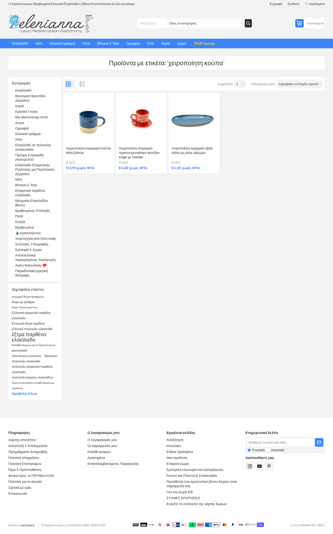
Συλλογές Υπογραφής (32, 244)
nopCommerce (28, 525)
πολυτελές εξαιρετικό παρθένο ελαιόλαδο (32, 369)
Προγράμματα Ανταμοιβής (28, 452)
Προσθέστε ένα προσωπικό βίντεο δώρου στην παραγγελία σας (201, 483)
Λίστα (80, 84)
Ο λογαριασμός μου (102, 440)
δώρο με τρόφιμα (23, 302)
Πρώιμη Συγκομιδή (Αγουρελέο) (29, 157)
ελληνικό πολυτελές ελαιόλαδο (32, 329)
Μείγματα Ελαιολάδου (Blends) (31, 202)
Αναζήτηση (248, 23)
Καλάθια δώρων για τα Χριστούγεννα (33, 345)
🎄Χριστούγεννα (27, 233)
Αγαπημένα (96, 457)
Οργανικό (50, 356)
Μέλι (18, 179)
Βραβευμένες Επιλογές (32, 210)
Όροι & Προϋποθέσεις (25, 469)
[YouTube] (259, 466)
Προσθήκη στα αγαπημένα (72, 137)
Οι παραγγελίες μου (102, 446)
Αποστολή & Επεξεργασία (27, 446)
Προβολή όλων (24, 393)
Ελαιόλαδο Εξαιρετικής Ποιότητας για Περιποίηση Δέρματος (34, 169)
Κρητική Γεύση (26, 111)
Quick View (80, 137)
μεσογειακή (19, 350)
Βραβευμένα (24, 227)
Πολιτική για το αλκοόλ (25, 481)
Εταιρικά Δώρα (177, 463)
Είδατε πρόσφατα (179, 452)
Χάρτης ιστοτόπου (22, 440)
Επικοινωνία (17, 493)
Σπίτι (18, 139)
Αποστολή (319, 442)
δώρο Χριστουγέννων (25, 307)
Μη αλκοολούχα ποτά (31, 117)
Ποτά (19, 216)
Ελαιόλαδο (23, 90)
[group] (88, 118)
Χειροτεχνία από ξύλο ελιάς (35, 238)
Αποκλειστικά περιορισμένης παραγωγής (35, 257)
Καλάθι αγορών (99, 452)
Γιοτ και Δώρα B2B (179, 492)
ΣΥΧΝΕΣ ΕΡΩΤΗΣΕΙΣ (183, 498)
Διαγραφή (277, 450)
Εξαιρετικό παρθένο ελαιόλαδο (30, 192)
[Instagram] (250, 466)
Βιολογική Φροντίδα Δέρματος (30, 98)
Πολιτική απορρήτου (23, 457)
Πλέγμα (70, 84)
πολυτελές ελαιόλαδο (26, 361)
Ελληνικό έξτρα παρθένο (28, 323)
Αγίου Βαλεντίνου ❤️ (31, 265)
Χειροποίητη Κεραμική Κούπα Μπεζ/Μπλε (88, 150)
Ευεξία (20, 222)
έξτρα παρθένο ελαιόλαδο (29, 337)
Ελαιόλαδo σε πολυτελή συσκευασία (33, 147)
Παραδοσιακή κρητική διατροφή (31, 273)
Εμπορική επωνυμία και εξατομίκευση (194, 469)
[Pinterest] (269, 466)
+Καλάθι (96, 137)
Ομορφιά (22, 128)
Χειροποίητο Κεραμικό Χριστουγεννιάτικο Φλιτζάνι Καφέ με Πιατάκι (139, 152)
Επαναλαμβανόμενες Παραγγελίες (113, 463)
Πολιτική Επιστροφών (24, 463)
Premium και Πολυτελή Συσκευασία (191, 475)
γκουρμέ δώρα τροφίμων (28, 296)
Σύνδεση (293, 4)
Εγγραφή (276, 4)
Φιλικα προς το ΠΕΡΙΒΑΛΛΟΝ (31, 475)
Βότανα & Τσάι (26, 185)
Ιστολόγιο (173, 446)
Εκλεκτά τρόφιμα (27, 134)
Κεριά (19, 106)
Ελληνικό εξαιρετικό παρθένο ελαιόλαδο (31, 315)
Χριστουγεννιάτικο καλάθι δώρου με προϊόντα (33, 385)
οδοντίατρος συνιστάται (26, 356)
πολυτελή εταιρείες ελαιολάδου (32, 377)
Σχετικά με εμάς (20, 487)
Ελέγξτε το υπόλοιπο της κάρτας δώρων (196, 504)
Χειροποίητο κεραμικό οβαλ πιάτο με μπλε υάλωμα (192, 150)
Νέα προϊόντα (176, 457)
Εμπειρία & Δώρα (28, 249)
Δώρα (19, 122)
